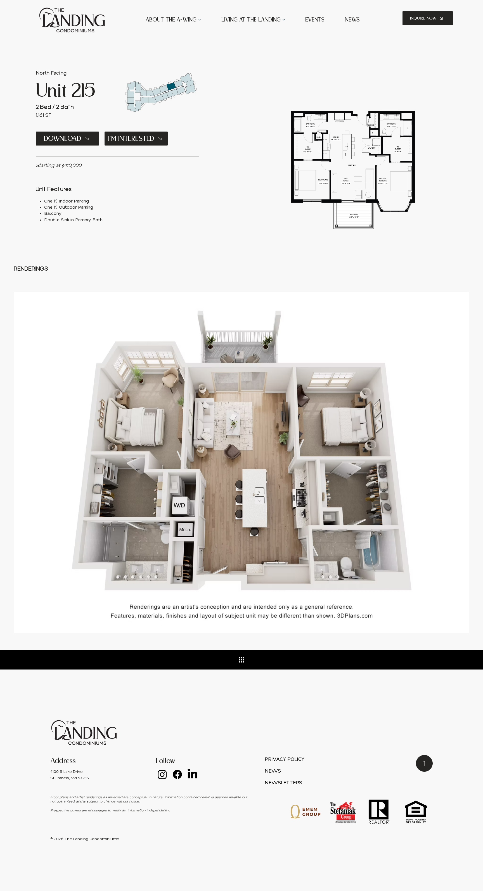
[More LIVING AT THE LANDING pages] (283, 19)
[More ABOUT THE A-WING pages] (199, 19)
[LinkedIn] (192, 774)
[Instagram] (162, 774)
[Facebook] (177, 774)
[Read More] (424, 763)
